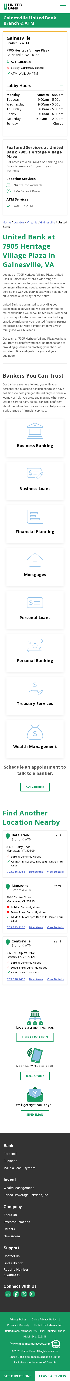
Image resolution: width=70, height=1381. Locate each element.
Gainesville (47, 222)
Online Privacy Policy (44, 1319)
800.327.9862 (35, 1076)
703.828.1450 (16, 979)
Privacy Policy (18, 1319)
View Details (55, 871)
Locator (19, 222)
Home (7, 222)
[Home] (13, 7)
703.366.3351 (16, 871)
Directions (36, 871)
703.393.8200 (16, 927)
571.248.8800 (21, 62)
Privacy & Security (18, 1325)
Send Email (34, 1115)
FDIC (34, 1331)
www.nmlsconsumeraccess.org (30, 1343)
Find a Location (35, 1037)
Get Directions (17, 1376)
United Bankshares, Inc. (48, 1325)
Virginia (32, 222)
